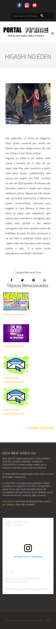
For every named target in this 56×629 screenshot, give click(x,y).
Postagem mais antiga (40, 427)
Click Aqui (7, 501)
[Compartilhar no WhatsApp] (44, 280)
